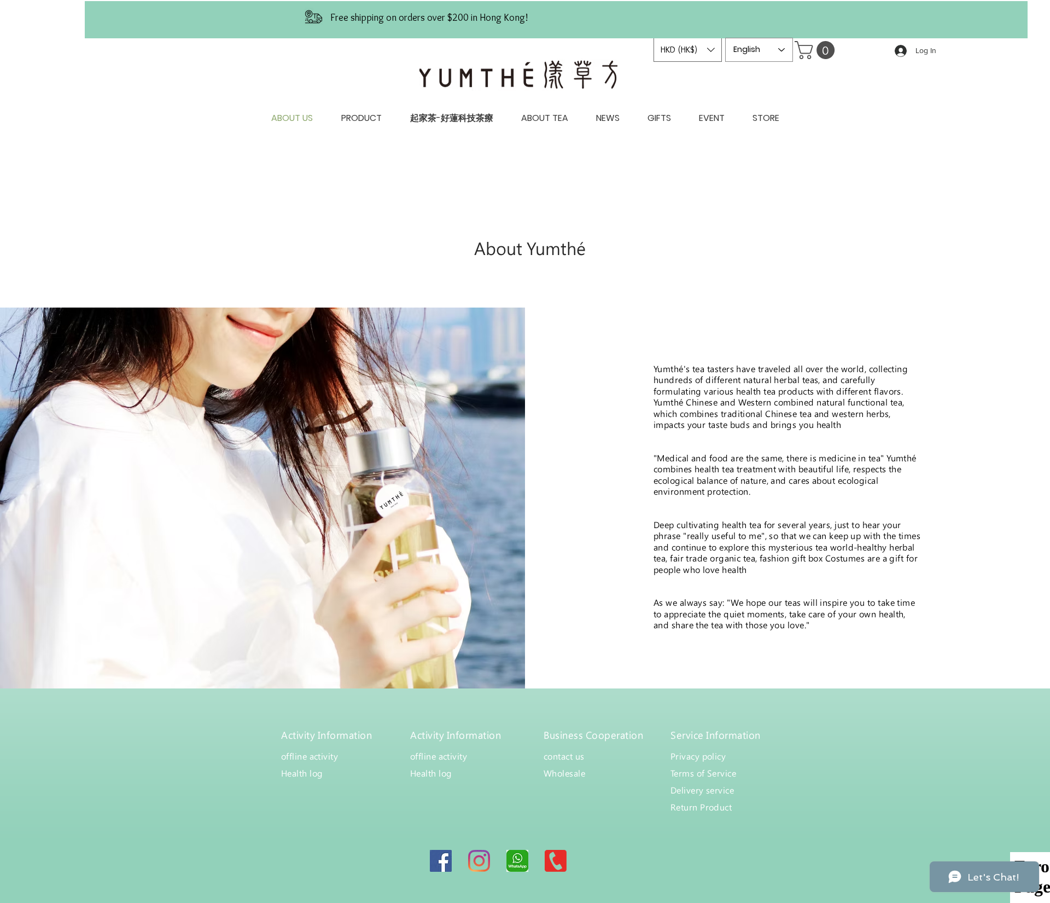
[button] (688, 50)
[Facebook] (441, 861)
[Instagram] (479, 861)
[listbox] (688, 50)
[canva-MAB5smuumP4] (556, 861)
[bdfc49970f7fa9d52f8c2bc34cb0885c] (517, 861)
